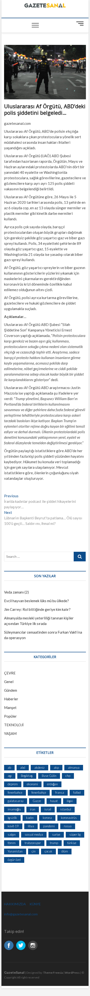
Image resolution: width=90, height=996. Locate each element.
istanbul (65, 809)
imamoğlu (14, 809)
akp (56, 767)
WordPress (72, 972)
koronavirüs (69, 818)
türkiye (71, 843)
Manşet (10, 707)
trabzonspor (33, 843)
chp (68, 776)
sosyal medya (34, 834)
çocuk (48, 851)
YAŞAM (10, 733)
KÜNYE (35, 904)
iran (32, 809)
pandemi (49, 826)
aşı (10, 776)
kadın (30, 818)
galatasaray (16, 801)
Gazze (37, 801)
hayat (54, 801)
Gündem (10, 690)
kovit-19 (13, 826)
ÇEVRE (10, 673)
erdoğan (52, 784)
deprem (13, 784)
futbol (77, 792)
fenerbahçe (38, 792)
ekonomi (32, 784)
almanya (73, 767)
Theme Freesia (53, 972)
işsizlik (12, 818)
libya (31, 826)
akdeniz (39, 767)
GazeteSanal (14, 972)
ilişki (70, 801)
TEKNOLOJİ (14, 725)
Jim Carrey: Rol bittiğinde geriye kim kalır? (37, 609)
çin (34, 851)
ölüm (64, 851)
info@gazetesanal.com (21, 914)
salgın (12, 834)
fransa (59, 792)
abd (22, 767)
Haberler (11, 699)
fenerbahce (15, 792)
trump (54, 843)
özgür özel (14, 860)
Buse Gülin (49, 776)
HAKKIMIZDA (15, 904)
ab (9, 767)
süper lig (75, 834)
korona (47, 818)
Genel (8, 681)
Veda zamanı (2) (16, 592)
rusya (68, 826)
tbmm (12, 843)
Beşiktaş (27, 776)
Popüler (10, 716)
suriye (56, 834)
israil (47, 809)
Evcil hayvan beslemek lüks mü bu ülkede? (36, 601)
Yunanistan (15, 851)
